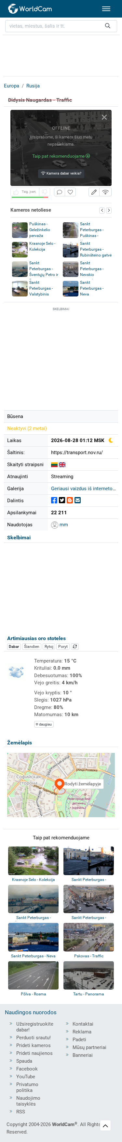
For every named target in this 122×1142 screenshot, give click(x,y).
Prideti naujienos (34, 1053)
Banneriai (83, 1055)
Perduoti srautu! (33, 1038)
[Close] (104, 117)
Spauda (24, 1061)
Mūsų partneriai (89, 1047)
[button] (94, 192)
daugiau (45, 724)
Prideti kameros (33, 1045)
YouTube (25, 1077)
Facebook (27, 1069)
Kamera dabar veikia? (63, 173)
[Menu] (106, 9)
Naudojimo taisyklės (28, 1101)
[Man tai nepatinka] (44, 192)
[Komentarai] (59, 192)
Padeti (79, 1040)
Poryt (63, 646)
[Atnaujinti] (75, 646)
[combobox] (61, 26)
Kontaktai (83, 1024)
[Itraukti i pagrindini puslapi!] (70, 192)
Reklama (82, 1032)
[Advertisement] (61, 54)
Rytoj (49, 646)
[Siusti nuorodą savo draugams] (78, 500)
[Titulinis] (30, 9)
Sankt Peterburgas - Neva (91, 288)
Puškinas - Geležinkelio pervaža (39, 230)
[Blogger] (70, 500)
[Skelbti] (54, 500)
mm (63, 525)
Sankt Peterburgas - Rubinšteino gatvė (96, 249)
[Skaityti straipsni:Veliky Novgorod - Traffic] (62, 464)
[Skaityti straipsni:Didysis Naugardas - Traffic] (54, 464)
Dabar (14, 646)
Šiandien (31, 646)
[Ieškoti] (107, 26)
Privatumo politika (27, 1087)
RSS (20, 1112)
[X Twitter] (62, 500)
